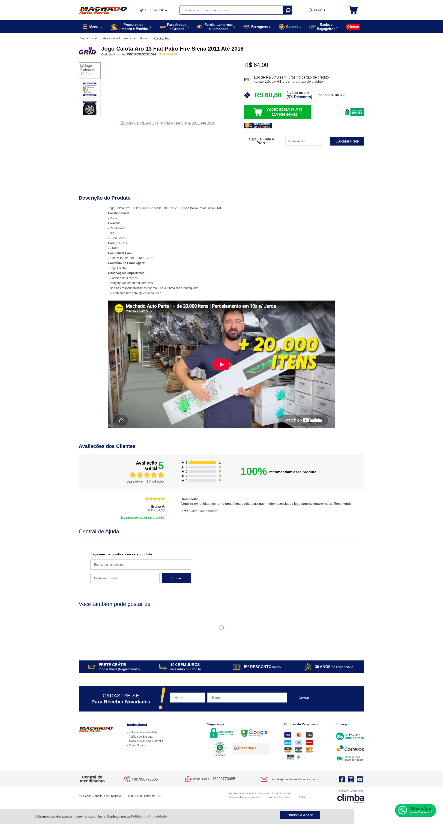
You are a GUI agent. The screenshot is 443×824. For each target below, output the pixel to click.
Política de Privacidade (149, 816)
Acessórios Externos (117, 38)
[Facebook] (342, 779)
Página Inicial (88, 38)
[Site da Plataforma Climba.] (350, 796)
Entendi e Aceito (300, 815)
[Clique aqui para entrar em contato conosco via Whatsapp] (415, 810)
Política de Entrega (141, 736)
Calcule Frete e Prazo (261, 141)
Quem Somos (137, 745)
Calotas (143, 38)
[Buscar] (287, 10)
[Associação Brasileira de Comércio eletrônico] (219, 749)
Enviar (176, 578)
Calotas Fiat (162, 38)
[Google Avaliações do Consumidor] (251, 749)
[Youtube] (360, 779)
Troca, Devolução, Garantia (146, 741)
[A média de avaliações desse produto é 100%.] (168, 53)
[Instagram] (351, 779)
